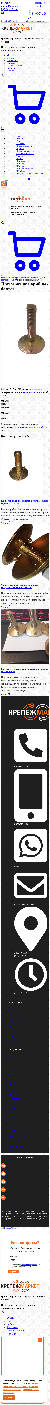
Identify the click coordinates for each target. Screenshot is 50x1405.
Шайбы (19, 158)
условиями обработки (29, 1265)
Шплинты (21, 163)
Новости (11, 68)
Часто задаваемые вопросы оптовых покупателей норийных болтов (19, 586)
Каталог (10, 58)
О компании (12, 60)
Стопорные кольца (25, 153)
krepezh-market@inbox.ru (11, 4)
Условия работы (14, 65)
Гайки (19, 141)
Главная (5, 277)
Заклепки (20, 143)
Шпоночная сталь (24, 168)
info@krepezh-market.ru (35, 21)
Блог (11, 1036)
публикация (43, 1211)
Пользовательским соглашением (24, 1268)
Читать (4, 523)
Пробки (20, 148)
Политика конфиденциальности (25, 1206)
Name (11, 1256)
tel (9, 1261)
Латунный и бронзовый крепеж (31, 174)
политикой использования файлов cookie (20, 1385)
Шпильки (21, 161)
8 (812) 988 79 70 (41, 4)
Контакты (11, 70)
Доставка (11, 63)
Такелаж (20, 156)
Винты (19, 138)
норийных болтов (31, 392)
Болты (19, 136)
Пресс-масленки (24, 146)
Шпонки (20, 166)
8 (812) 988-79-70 (9, 21)
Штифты (20, 171)
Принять (9, 1398)
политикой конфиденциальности (20, 1388)
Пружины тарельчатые (27, 151)
